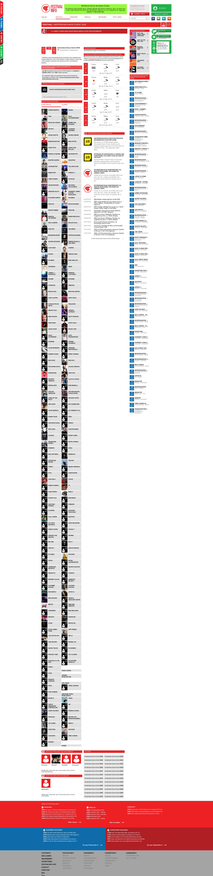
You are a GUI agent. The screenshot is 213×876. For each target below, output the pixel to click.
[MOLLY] (71, 496)
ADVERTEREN (46, 861)
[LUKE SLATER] (51, 302)
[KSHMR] (51, 283)
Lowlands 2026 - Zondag (95, 812)
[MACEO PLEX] (71, 227)
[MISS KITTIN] (71, 145)
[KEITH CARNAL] (71, 446)
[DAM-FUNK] (51, 327)
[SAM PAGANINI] (71, 433)
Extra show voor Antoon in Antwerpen (56, 837)
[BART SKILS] (71, 302)
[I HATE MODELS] (51, 414)
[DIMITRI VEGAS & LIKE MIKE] (71, 245)
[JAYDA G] (71, 596)
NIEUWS (65, 856)
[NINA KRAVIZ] (51, 321)
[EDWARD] (51, 452)
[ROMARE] (71, 508)
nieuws (44, 17)
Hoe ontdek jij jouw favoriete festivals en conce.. (143, 813)
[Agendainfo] (1, 51)
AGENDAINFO (131, 853)
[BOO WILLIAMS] (71, 614)
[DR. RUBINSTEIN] (71, 408)
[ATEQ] (71, 452)
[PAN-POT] (51, 233)
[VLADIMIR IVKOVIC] (51, 589)
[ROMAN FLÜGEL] (71, 715)
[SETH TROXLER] (71, 321)
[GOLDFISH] (71, 164)
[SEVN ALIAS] (71, 327)
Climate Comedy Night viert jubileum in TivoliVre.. (124, 834)
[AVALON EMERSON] (51, 396)
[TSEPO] (51, 471)
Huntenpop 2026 (93, 816)
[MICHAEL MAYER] (71, 296)
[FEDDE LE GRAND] (51, 158)
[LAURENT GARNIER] (71, 133)
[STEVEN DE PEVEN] (51, 464)
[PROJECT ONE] (51, 658)
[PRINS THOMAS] (71, 358)
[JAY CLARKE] (71, 658)
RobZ (161, 46)
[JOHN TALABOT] (51, 715)
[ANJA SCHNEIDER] (51, 339)
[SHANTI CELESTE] (71, 571)
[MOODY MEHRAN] (71, 471)
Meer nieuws (72, 822)
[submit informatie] (139, 14)
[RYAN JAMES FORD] (51, 633)
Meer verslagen (115, 822)
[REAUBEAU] (51, 596)
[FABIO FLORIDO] (51, 489)
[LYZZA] (51, 627)
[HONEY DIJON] (51, 533)
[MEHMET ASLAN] (51, 583)
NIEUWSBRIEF (46, 859)
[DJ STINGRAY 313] (71, 414)
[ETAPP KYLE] (51, 502)
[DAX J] (71, 546)
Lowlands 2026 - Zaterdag (96, 814)
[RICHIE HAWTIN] (71, 139)
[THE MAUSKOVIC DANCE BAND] (71, 396)
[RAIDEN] (51, 746)
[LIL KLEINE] (51, 727)
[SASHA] (51, 258)
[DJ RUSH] (71, 183)
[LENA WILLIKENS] (71, 527)
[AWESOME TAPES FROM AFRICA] (71, 696)
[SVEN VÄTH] (51, 152)
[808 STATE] (51, 364)
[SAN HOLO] (51, 483)
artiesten (73, 17)
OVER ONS (45, 870)
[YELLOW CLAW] (71, 170)
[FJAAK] (71, 483)
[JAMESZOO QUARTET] (51, 571)
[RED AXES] (51, 433)
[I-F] (71, 489)
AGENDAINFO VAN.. (133, 855)
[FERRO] (71, 427)
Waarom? (165, 14)
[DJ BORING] (71, 652)
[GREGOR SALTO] (51, 195)
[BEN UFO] (71, 364)
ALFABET (65, 104)
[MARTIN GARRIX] (51, 164)
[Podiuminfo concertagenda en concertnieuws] (1, 23)
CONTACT (45, 867)
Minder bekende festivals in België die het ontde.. (58, 818)
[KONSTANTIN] (71, 477)
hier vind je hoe (99, 11)
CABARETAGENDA (111, 858)
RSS (43, 873)
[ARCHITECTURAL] (51, 427)
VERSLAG (66, 863)
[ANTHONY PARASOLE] (71, 514)
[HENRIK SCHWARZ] (71, 345)
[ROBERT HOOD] (51, 358)
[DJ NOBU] (51, 558)
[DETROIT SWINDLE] (51, 383)
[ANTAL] (51, 564)
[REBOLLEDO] (51, 389)
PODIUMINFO (89, 853)
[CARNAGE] (51, 289)
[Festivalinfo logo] (52, 8)
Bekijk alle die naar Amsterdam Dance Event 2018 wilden (58, 795)
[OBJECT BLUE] (51, 652)
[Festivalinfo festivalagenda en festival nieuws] (1, 9)
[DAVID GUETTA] (51, 139)
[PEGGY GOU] (71, 333)
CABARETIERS (110, 861)
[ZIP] (71, 708)
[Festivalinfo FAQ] (1, 61)
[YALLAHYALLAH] (51, 640)
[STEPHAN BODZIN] (71, 239)
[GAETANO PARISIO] (51, 508)
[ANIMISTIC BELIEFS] (71, 583)
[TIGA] (51, 120)
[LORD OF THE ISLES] (51, 402)
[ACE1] (51, 677)
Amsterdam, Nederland (68, 50)
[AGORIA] (71, 252)
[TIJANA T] (71, 533)
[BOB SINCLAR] (71, 264)
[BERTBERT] (71, 502)
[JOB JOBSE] (71, 683)
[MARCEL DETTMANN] (51, 220)
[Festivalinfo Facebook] (153, 19)
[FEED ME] (71, 214)
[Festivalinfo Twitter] (164, 19)
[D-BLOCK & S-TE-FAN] (51, 665)
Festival (47, 24)
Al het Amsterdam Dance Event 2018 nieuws (105, 238)
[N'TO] (51, 477)
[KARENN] (51, 345)
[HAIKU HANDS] (71, 671)
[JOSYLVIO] (71, 377)
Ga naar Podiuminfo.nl (90, 845)
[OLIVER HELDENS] (51, 245)
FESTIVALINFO (68, 853)
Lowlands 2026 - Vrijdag (95, 818)
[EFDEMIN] (71, 283)
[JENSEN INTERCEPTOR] (71, 677)
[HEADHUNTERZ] (51, 189)
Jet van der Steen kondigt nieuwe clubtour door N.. (60, 841)
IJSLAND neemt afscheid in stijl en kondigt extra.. (59, 832)
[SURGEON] (51, 270)
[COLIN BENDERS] (51, 352)
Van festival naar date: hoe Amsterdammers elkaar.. (58, 812)
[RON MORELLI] (71, 389)
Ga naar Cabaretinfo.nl (154, 845)
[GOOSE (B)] (71, 621)
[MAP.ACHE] (71, 627)
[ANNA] (71, 702)
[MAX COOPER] (51, 227)
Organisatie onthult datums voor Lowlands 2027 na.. (59, 814)
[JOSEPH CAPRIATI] (71, 314)
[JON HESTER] (51, 646)
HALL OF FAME (131, 858)
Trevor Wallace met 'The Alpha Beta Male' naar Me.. (124, 837)
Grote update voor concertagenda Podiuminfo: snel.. (124, 841)
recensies (102, 17)
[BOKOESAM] (51, 377)
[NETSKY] (51, 133)
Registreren (158, 14)
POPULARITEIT (46, 104)
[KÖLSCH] (51, 208)
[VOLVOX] (71, 464)
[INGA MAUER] (51, 602)
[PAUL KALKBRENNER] (71, 120)
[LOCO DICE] (51, 252)
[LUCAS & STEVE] (71, 383)
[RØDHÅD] (71, 289)
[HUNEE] (71, 746)
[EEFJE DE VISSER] (51, 127)
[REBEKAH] (71, 458)
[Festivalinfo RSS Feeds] (169, 19)
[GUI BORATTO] (71, 158)
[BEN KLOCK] (51, 296)
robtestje (160, 43)
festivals (59, 17)
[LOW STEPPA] (51, 496)
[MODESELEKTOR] (51, 145)
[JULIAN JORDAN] (71, 370)
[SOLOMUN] (71, 233)
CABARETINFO (110, 853)
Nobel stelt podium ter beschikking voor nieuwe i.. (60, 839)
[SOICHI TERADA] (71, 552)
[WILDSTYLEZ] (51, 314)
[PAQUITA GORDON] (51, 683)
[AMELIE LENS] (71, 258)
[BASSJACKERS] (71, 208)
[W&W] (71, 270)
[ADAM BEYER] (51, 170)
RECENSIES (67, 866)
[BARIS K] (51, 702)
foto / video (117, 17)
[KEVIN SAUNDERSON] (71, 564)
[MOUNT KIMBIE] (51, 214)
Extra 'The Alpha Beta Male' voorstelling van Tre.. (123, 832)
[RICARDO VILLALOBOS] (71, 189)
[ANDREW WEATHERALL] (71, 352)
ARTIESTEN (67, 861)
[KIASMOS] (71, 202)
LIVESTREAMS (89, 861)
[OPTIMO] (71, 539)
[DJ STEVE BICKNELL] (51, 527)
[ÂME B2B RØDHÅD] (71, 608)
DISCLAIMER (46, 856)
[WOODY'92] (51, 577)
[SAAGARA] (51, 740)
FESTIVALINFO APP (48, 864)
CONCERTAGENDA (90, 858)
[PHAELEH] (51, 721)
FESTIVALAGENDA (69, 858)
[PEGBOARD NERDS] (51, 446)
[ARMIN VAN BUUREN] (71, 127)
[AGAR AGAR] (51, 333)
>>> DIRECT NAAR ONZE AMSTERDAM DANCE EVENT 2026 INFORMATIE (76, 31)
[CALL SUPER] (51, 521)
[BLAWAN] (51, 264)
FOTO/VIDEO (67, 868)
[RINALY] (71, 727)
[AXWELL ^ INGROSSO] (51, 277)
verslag (87, 17)
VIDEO (107, 866)
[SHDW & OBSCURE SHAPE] (71, 602)
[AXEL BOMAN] (51, 696)
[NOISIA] (71, 114)
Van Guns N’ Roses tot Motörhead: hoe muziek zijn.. (58, 810)
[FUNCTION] (51, 733)
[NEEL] (71, 421)
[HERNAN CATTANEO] (71, 277)
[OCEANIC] (71, 558)
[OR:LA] (71, 640)
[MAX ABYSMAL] (51, 458)
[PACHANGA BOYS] (51, 370)
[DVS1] (51, 690)
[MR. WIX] (51, 546)
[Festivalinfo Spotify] (158, 19)
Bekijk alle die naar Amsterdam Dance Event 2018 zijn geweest (58, 771)
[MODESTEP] (51, 177)
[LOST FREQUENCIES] (71, 339)
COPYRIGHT (46, 853)
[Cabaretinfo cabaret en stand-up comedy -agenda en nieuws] (1, 37)
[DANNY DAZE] (51, 421)
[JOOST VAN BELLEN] (71, 152)
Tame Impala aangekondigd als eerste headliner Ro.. (59, 816)
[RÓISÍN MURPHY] (51, 114)
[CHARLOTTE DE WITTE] (51, 308)
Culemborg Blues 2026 (95, 810)
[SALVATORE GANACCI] (71, 665)
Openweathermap (94, 58)
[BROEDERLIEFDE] (51, 239)
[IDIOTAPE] (71, 521)
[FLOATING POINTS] (51, 202)
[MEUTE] (51, 608)
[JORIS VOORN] (51, 183)
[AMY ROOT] (51, 408)
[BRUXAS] (51, 621)
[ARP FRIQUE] (71, 633)
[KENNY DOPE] (71, 439)
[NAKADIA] (71, 733)
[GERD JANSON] (71, 690)
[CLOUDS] (51, 439)
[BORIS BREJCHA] (71, 220)
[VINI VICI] (51, 552)
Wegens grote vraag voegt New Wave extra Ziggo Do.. (61, 834)
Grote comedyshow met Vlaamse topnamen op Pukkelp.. (126, 839)
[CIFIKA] (51, 671)
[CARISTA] (71, 577)
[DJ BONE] (51, 514)
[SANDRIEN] (51, 614)
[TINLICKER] (71, 308)
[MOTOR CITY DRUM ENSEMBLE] (71, 721)
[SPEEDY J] (71, 177)
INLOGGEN (162, 8)
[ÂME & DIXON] (71, 740)
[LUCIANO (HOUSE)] (71, 589)
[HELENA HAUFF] (71, 402)
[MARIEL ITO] (71, 646)
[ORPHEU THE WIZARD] (51, 539)
